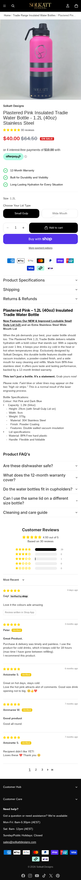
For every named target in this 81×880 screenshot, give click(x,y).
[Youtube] (37, 875)
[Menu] (4, 5)
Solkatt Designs (44, 866)
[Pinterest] (57, 875)
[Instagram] (30, 875)
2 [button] (36, 769)
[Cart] (76, 6)
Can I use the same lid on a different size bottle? (35, 500)
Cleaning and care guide (25, 512)
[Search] (13, 6)
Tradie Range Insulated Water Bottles (34, 15)
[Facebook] (23, 875)
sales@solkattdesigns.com (19, 842)
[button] (12, 130)
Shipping (11, 289)
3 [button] (42, 769)
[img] (11, 590)
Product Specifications (24, 280)
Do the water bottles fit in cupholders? (38, 489)
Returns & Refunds (20, 298)
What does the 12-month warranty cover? (34, 477)
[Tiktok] (44, 875)
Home (7, 15)
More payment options (40, 248)
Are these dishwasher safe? (28, 465)
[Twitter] (51, 875)
